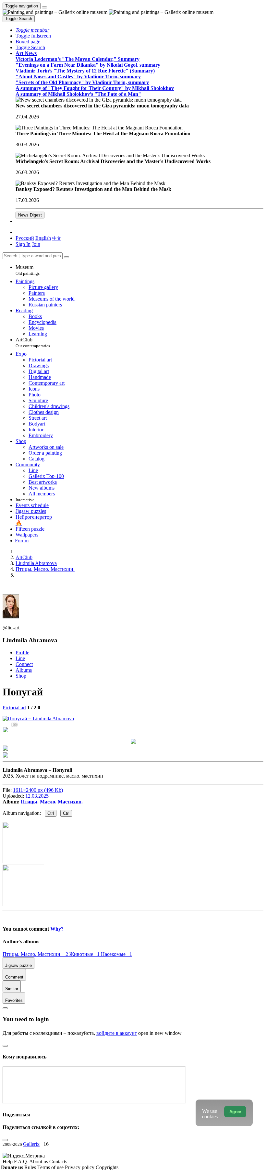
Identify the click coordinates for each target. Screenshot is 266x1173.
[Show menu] (44, 7)
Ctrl (50, 813)
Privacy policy (80, 1167)
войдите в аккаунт (116, 1033)
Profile (22, 652)
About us (39, 1161)
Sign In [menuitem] (23, 244)
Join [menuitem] (36, 244)
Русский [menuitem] (25, 238)
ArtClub (33, 342)
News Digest (30, 215)
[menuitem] (56, 238)
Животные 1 (85, 954)
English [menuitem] (43, 238)
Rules (30, 1167)
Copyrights (107, 1167)
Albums (24, 670)
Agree (235, 1111)
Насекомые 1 (116, 954)
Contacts (58, 1161)
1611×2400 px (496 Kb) (38, 790)
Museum (28, 270)
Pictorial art (14, 707)
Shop (21, 676)
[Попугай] (38, 718)
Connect (24, 664)
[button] (32, 30)
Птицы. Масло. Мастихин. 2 (36, 954)
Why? (57, 929)
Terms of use (51, 1167)
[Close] (66, 257)
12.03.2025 (37, 796)
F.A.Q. (21, 1161)
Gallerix (31, 1144)
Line (20, 658)
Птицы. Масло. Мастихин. (52, 801)
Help (8, 1161)
